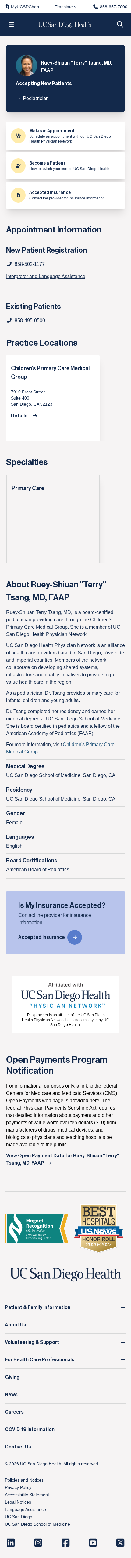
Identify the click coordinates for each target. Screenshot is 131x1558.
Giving (12, 1377)
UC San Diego (18, 1516)
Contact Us (18, 1447)
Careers (14, 1412)
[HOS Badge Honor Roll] (98, 1228)
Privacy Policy (18, 1487)
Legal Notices (18, 1502)
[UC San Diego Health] (65, 1275)
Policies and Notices (24, 1480)
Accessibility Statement (27, 1494)
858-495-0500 (30, 320)
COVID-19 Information (30, 1429)
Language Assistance (25, 1509)
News (11, 1394)
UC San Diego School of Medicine (37, 1524)
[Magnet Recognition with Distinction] (36, 1228)
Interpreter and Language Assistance (45, 276)
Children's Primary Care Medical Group (50, 373)
